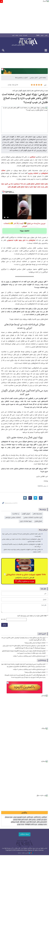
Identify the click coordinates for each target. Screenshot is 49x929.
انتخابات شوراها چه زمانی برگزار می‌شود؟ (35, 643)
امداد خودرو (20, 824)
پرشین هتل (32, 819)
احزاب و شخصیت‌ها (21, 77)
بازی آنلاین (30, 817)
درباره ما (20, 35)
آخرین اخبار (42, 633)
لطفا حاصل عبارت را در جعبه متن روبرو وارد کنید (32, 616)
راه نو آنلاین (37, 817)
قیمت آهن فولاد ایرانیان (20, 819)
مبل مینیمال (8, 817)
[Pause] (4, 217)
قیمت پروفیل (15, 822)
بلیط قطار (22, 822)
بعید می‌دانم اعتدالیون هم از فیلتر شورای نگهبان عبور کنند (30, 90)
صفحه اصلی (42, 77)
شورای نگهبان (26, 514)
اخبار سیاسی (33, 77)
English (37, 35)
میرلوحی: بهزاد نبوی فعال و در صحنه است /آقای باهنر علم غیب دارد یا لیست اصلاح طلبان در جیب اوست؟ (25, 98)
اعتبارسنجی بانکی (41, 822)
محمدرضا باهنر (37, 514)
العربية (42, 35)
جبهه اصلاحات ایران (26, 521)
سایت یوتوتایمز (42, 824)
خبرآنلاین (24, 42)
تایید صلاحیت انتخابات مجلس (33, 517)
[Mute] (8, 217)
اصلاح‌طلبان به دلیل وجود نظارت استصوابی (21, 240)
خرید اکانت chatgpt (31, 824)
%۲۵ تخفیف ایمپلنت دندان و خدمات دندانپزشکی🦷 (25, 574)
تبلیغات (16, 35)
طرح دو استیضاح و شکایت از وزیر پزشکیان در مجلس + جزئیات (29, 656)
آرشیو (13, 35)
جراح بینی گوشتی (41, 819)
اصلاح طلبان (38, 521)
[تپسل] (2, 69)
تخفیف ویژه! (24, 230)
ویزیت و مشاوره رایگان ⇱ (24, 581)
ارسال (4, 625)
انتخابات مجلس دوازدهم (13, 517)
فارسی (46, 35)
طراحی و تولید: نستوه (23, 853)
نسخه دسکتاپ (24, 834)
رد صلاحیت (15, 514)
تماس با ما (25, 35)
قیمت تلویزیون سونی (19, 817)
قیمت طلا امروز (31, 822)
